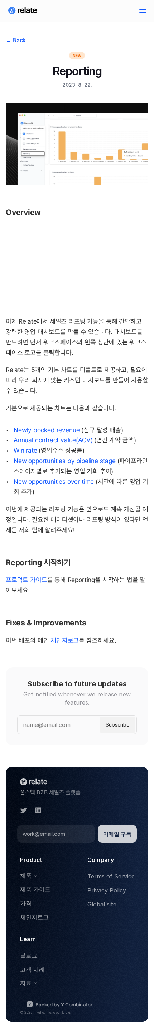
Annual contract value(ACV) (53, 440)
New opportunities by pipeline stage (65, 461)
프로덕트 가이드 (26, 579)
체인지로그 (64, 640)
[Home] (22, 11)
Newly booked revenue (47, 430)
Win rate (25, 450)
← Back (16, 40)
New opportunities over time (54, 481)
